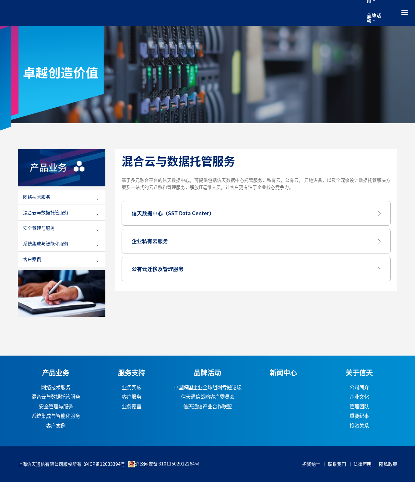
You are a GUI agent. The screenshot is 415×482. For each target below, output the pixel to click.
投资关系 (359, 425)
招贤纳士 (311, 464)
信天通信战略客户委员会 (207, 396)
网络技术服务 (36, 197)
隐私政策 (388, 464)
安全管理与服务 (39, 228)
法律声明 (362, 464)
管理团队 (359, 406)
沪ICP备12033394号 (104, 464)
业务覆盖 (131, 406)
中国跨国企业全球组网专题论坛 (207, 387)
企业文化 (359, 396)
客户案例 (32, 259)
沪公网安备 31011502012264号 (167, 464)
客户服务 (131, 396)
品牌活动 (374, 18)
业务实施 (131, 387)
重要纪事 (359, 416)
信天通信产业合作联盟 (207, 406)
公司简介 (359, 387)
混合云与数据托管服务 (45, 212)
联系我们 (337, 464)
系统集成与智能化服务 (45, 243)
